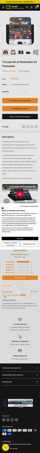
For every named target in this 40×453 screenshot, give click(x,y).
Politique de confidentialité (29, 206)
